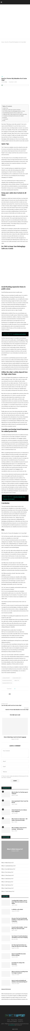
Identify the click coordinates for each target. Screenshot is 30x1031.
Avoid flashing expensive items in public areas (13, 112)
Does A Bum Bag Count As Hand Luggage (15, 737)
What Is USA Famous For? (7, 881)
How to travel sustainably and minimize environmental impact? (19, 981)
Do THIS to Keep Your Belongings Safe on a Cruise (14, 111)
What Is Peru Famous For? (7, 872)
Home (2, 42)
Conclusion (5, 119)
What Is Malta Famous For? (15, 849)
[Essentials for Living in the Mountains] (5, 965)
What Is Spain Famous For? (7, 888)
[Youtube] (18, 1008)
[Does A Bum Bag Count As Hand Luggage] (15, 726)
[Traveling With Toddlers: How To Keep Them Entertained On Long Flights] (5, 903)
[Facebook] (17, 2)
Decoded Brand (11, 1024)
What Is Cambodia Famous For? (8, 865)
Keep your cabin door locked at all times (12, 109)
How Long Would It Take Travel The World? (20, 801)
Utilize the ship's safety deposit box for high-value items (15, 114)
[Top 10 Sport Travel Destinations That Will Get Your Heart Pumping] (5, 938)
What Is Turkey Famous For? (7, 891)
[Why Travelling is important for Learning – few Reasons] (5, 830)
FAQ (4, 120)
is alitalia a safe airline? (17, 909)
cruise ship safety (6, 677)
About (8, 1019)
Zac (6, 81)
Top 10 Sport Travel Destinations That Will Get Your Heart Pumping (20, 936)
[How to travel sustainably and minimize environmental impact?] (5, 983)
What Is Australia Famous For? (8, 869)
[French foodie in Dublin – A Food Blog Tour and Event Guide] (5, 929)
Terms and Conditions (12, 1021)
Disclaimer (20, 1019)
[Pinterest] (21, 2)
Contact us (20, 1021)
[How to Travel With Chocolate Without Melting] (5, 956)
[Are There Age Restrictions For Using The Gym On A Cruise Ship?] (5, 947)
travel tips (16, 680)
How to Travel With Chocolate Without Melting (19, 954)
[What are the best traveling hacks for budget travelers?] (5, 974)
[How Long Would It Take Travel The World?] (5, 803)
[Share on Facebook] (17, 688)
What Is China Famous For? (7, 875)
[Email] (26, 2)
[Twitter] (18, 2)
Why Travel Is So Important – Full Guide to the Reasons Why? (19, 819)
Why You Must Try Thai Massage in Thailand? (20, 793)
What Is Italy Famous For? (7, 885)
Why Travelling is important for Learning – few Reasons (19, 828)
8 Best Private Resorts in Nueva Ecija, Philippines (19, 810)
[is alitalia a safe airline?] (5, 912)
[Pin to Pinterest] (20, 688)
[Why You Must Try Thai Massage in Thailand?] (5, 794)
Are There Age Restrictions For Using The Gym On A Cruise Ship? (19, 945)
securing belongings (7, 680)
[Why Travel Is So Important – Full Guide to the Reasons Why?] (5, 821)
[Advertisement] (15, 59)
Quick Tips (5, 108)
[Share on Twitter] (19, 688)
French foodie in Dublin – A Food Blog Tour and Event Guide (19, 928)
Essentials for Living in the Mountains (18, 963)
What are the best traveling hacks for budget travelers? (20, 972)
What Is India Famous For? (7, 878)
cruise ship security (16, 677)
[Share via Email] (22, 688)
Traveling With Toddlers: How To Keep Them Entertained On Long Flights (19, 902)
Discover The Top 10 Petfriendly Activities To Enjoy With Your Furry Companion (20, 920)
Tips (2, 76)
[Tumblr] (23, 2)
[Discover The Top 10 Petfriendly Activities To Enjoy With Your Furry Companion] (5, 921)
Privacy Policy (14, 1019)
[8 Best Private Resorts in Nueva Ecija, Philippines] (5, 812)
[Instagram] (20, 2)
